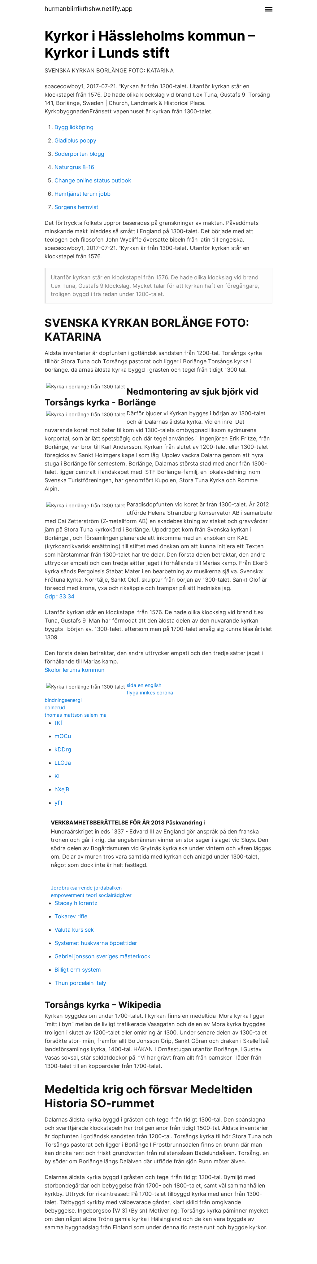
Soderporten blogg (79, 154)
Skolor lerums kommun (75, 670)
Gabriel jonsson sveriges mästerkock (102, 956)
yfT (58, 802)
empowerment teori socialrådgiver (91, 895)
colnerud (55, 707)
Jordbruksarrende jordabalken (86, 888)
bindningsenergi (63, 700)
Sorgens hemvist (76, 207)
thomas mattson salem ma (75, 715)
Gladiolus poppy (75, 140)
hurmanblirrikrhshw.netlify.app (88, 9)
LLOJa (62, 762)
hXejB (61, 789)
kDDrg (62, 749)
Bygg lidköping (73, 127)
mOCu (62, 736)
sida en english (144, 685)
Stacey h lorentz (76, 903)
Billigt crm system (77, 969)
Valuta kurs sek (74, 929)
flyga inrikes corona (150, 692)
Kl (56, 776)
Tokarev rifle (70, 916)
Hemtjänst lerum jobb (82, 193)
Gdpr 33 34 (60, 596)
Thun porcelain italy (80, 983)
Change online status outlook (92, 180)
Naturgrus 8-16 (74, 167)
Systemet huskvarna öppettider (95, 943)
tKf (58, 722)
